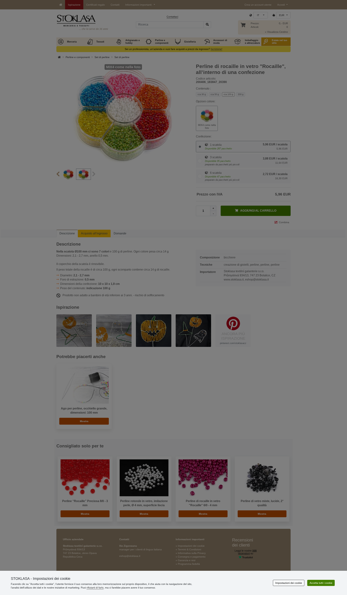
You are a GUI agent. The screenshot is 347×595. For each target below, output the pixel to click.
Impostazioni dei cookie (288, 582)
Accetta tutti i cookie (321, 582)
